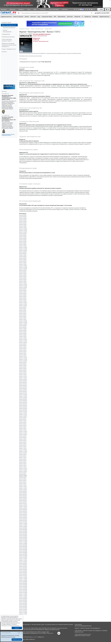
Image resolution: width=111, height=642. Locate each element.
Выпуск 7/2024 (22, 255)
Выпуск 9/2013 (22, 454)
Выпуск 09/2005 (23, 598)
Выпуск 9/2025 (22, 233)
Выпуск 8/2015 (22, 419)
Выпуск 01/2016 (23, 411)
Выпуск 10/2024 (23, 250)
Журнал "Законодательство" (9, 25)
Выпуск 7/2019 (22, 347)
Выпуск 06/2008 (23, 549)
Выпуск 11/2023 (23, 267)
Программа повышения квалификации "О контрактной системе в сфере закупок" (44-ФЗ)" (9, 97)
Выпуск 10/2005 (23, 597)
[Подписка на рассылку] (74, 9)
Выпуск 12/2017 (23, 376)
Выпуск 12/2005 (23, 594)
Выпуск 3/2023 (22, 279)
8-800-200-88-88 (78, 624)
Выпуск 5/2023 (22, 276)
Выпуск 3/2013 (22, 463)
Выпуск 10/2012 (23, 471)
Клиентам (65, 9)
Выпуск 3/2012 (22, 482)
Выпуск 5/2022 (22, 295)
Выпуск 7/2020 (22, 328)
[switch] (19, 13)
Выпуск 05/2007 (23, 569)
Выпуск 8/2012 (22, 474)
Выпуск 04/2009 (23, 535)
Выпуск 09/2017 (23, 380)
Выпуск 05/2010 (23, 515)
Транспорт (70, 16)
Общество (77, 16)
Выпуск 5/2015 (22, 423)
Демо (35, 9)
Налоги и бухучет (18, 16)
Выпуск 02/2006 (23, 591)
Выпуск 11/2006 (23, 578)
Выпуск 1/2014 (22, 448)
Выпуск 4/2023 (22, 278)
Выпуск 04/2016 (23, 406)
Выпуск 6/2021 (22, 311)
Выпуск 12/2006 (23, 577)
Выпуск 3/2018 (22, 371)
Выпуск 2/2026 (22, 226)
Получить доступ (17, 639)
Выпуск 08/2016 (23, 400)
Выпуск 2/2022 (22, 299)
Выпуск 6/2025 (22, 238)
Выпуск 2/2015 (22, 428)
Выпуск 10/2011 (23, 489)
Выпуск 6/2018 (22, 367)
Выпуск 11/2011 (23, 488)
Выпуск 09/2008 (23, 545)
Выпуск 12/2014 (23, 431)
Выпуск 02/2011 (23, 502)
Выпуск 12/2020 (23, 321)
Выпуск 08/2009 (23, 529)
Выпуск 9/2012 (22, 472)
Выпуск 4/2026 (22, 222)
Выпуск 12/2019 (23, 339)
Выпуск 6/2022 (22, 293)
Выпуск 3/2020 (22, 334)
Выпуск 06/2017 (23, 385)
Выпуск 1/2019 (22, 356)
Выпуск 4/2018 (22, 370)
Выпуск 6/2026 (22, 219)
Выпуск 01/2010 (23, 522)
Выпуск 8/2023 (22, 272)
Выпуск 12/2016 (23, 394)
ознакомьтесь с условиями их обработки (10, 625)
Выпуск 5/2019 (22, 350)
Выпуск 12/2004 (23, 612)
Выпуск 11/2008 (23, 541)
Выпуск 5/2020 (22, 331)
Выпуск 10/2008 (23, 543)
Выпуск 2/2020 (22, 336)
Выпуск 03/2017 (23, 390)
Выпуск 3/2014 (22, 445)
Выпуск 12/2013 (23, 449)
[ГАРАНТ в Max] (83, 9)
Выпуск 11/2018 (23, 359)
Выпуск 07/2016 (23, 402)
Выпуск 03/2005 (23, 607)
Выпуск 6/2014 (22, 440)
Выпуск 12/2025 (23, 229)
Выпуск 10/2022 (23, 287)
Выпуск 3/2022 (22, 298)
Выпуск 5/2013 (22, 460)
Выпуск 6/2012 (22, 477)
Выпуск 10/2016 (23, 397)
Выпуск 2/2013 (22, 465)
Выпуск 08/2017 (23, 382)
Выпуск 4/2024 (22, 259)
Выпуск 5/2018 (22, 368)
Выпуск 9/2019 (22, 344)
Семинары (43, 9)
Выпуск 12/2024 (23, 247)
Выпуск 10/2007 (23, 561)
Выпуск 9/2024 (22, 252)
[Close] (21, 632)
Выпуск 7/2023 (22, 273)
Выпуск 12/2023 (23, 265)
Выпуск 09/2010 (23, 509)
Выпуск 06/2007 (23, 568)
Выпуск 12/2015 (23, 413)
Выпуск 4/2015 (22, 425)
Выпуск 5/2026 (22, 221)
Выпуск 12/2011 (23, 486)
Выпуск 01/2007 (23, 575)
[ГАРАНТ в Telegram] (85, 9)
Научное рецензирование (7, 30)
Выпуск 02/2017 (23, 391)
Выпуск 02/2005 (23, 609)
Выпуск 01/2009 (23, 540)
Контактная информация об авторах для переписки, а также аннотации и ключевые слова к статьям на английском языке (50, 53)
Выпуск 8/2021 (22, 308)
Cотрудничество (6, 34)
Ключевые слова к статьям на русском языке (30, 56)
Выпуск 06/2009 (23, 532)
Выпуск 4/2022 (22, 296)
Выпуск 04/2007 (23, 571)
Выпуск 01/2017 (23, 393)
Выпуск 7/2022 (22, 291)
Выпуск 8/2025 (22, 235)
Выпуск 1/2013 (22, 466)
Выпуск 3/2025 (22, 242)
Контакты (4, 51)
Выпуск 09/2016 (23, 399)
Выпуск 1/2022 (22, 301)
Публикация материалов (9, 27)
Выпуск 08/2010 (23, 511)
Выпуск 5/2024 (22, 258)
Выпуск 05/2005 (23, 604)
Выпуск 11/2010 (23, 506)
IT (82, 16)
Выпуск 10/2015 (23, 416)
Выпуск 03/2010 (23, 518)
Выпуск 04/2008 (23, 552)
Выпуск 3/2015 (22, 426)
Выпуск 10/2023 (23, 268)
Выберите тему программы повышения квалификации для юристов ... (8, 135)
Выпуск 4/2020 (22, 333)
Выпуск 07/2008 (23, 548)
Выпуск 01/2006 (23, 592)
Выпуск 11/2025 (23, 230)
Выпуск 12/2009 (23, 523)
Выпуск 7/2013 (22, 457)
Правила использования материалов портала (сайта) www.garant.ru (9, 45)
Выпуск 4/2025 (22, 241)
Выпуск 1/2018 (22, 374)
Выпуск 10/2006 (23, 580)
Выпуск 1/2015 (22, 429)
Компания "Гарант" (6, 22)
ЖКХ (55, 16)
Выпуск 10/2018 (23, 360)
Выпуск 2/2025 (22, 244)
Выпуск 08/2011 (23, 492)
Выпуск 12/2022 (23, 284)
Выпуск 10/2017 (23, 379)
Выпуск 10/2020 (23, 324)
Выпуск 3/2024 (22, 261)
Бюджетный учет (104, 16)
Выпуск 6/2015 (22, 422)
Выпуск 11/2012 (23, 469)
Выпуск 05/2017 (23, 387)
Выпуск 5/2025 (22, 239)
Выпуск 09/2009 (23, 528)
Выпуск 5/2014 (22, 442)
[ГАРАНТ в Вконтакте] (79, 9)
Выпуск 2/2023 (22, 281)
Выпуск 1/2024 (22, 264)
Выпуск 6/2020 (22, 330)
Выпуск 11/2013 (23, 451)
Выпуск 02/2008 (23, 555)
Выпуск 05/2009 (23, 534)
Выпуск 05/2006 (23, 586)
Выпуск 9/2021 (22, 307)
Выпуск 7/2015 (22, 420)
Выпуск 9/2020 (22, 325)
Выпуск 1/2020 (22, 337)
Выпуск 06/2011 (23, 495)
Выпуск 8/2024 (22, 253)
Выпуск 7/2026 (22, 218)
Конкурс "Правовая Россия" (9, 49)
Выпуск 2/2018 (22, 373)
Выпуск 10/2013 (23, 452)
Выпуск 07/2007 (23, 566)
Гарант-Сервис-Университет (28, 639)
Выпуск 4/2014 (22, 443)
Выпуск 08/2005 (23, 600)
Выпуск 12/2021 (23, 302)
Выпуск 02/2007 (23, 574)
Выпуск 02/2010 (23, 520)
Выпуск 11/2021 (23, 304)
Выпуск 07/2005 (23, 601)
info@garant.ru (41, 637)
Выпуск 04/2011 (23, 499)
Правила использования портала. (52, 629)
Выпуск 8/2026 (22, 216)
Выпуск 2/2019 (22, 354)
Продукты (21, 9)
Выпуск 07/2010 (23, 512)
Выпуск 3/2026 (22, 224)
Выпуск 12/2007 (23, 558)
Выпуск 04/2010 (23, 517)
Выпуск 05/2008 (23, 551)
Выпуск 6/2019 (22, 348)
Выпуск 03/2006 (23, 589)
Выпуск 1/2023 (22, 282)
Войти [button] (101, 9)
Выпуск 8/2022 (22, 290)
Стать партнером (54, 9)
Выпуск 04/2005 (23, 606)
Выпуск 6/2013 (22, 459)
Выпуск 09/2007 (23, 563)
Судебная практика (6, 16)
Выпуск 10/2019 (23, 342)
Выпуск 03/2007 (23, 572)
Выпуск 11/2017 (23, 377)
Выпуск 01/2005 (23, 610)
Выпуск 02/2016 (23, 410)
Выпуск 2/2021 (22, 318)
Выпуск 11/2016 (23, 396)
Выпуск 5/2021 (22, 313)
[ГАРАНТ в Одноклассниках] (89, 9)
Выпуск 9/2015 (22, 417)
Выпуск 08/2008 (23, 546)
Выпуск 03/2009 (23, 537)
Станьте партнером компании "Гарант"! (7, 40)
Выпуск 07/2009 (23, 531)
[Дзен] (81, 9)
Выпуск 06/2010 (23, 514)
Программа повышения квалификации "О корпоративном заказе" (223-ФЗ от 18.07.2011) (9, 119)
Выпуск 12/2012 (23, 468)
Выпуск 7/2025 (22, 236)
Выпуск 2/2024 (22, 262)
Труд (38, 16)
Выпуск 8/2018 (22, 364)
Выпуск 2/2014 (22, 446)
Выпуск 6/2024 (22, 256)
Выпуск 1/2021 (22, 319)
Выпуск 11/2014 (23, 433)
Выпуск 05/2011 (23, 497)
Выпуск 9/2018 (22, 362)
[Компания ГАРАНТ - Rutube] (92, 9)
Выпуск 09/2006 (23, 581)
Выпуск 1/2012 (22, 485)
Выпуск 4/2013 (22, 462)
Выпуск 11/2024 (23, 249)
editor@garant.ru (96, 628)
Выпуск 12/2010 (23, 505)
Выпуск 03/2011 (23, 500)
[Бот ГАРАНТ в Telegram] (87, 9)
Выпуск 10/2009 (23, 526)
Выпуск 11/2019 (23, 341)
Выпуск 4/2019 (22, 351)
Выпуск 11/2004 (23, 614)
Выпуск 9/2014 (22, 436)
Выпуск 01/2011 (23, 503)
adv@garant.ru (98, 630)
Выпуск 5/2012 (22, 479)
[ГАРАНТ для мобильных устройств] (76, 9)
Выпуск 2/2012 (22, 483)
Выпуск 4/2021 (22, 314)
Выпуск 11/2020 (23, 322)
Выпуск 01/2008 (23, 557)
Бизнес (27, 16)
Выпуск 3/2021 (22, 316)
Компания (3, 9)
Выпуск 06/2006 (23, 584)
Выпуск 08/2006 (23, 583)
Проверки (95, 16)
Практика (33, 16)
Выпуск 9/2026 (22, 215)
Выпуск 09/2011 (23, 491)
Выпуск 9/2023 (22, 270)
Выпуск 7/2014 (22, 439)
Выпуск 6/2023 (22, 275)
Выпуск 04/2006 (23, 587)
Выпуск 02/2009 (23, 538)
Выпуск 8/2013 (22, 456)
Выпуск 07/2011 (23, 494)
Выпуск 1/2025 (22, 245)
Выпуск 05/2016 (23, 405)
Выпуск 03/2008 (23, 554)
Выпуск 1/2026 (22, 227)
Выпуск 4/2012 (22, 480)
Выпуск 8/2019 (22, 345)
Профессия (87, 16)
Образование (61, 16)
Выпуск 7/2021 (22, 310)
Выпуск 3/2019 (22, 353)
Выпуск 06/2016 (23, 403)
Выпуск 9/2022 (22, 288)
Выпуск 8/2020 (22, 327)
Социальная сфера (47, 16)
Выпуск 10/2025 (23, 232)
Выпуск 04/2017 (23, 388)
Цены (28, 9)
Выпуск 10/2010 (23, 508)
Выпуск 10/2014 (23, 434)
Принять (17, 628)
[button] (102, 13)
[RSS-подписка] (94, 9)
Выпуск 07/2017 (23, 383)
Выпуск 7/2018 (22, 365)
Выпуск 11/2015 (23, 414)
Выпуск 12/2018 (23, 357)
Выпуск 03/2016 (23, 408)
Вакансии (12, 9)
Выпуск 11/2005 (23, 595)
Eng (108, 9)
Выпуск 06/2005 (23, 603)
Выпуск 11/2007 (23, 560)
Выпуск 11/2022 (23, 285)
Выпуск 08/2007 (23, 564)
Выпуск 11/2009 (23, 525)
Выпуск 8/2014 (22, 437)
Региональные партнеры (8, 37)
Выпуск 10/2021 (23, 305)
